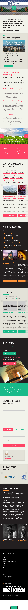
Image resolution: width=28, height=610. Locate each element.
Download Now (9, 353)
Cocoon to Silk (21, 262)
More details (8, 66)
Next (26, 136)
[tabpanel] (14, 136)
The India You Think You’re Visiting (8, 313)
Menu (14, 608)
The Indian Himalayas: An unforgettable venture (9, 197)
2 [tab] (14, 143)
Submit (14, 445)
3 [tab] (16, 143)
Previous (2, 136)
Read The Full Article (9, 331)
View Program (10, 215)
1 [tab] (12, 143)
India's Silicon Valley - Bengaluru (9, 262)
